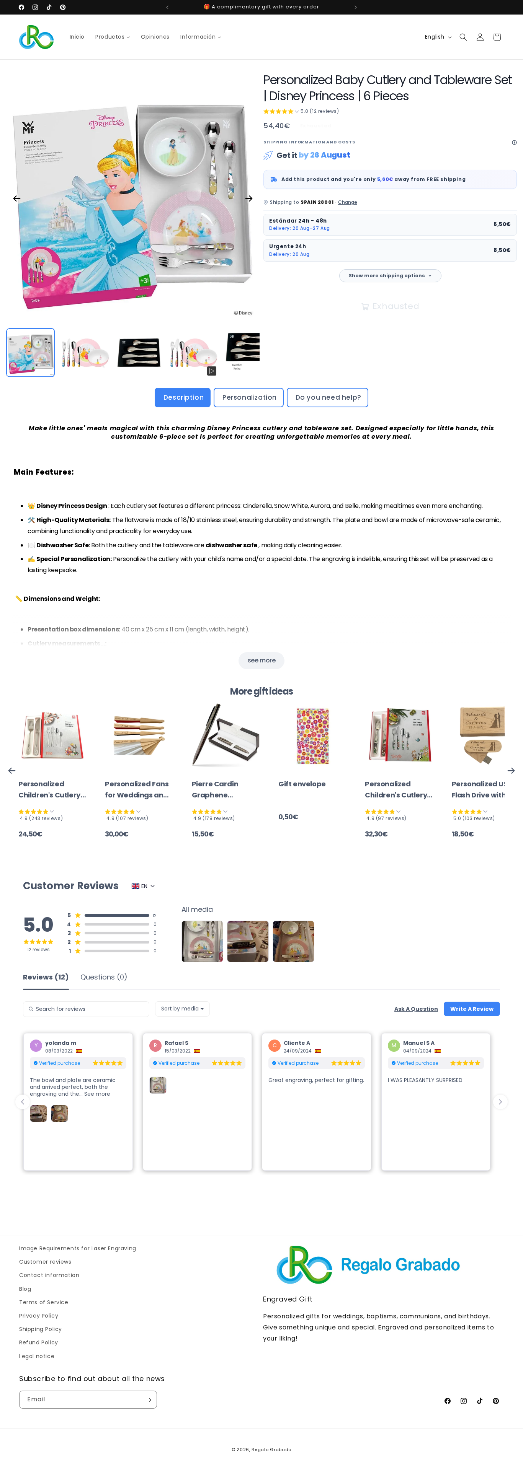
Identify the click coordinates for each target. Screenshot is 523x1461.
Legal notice (36, 1356)
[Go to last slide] (22, 1102)
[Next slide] (500, 1102)
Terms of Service (44, 1302)
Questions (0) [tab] (103, 978)
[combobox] (182, 1009)
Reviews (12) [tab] (46, 978)
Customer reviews (45, 1262)
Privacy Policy (38, 1315)
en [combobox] (144, 886)
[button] (463, 37)
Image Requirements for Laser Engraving (77, 1248)
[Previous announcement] (167, 7)
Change (347, 202)
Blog (25, 1288)
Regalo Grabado (271, 1449)
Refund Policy (38, 1342)
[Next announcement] (355, 7)
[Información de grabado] (514, 142)
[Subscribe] (148, 1400)
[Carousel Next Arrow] (248, 198)
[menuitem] (77, 37)
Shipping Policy (40, 1329)
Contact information (49, 1275)
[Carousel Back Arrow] (16, 198)
